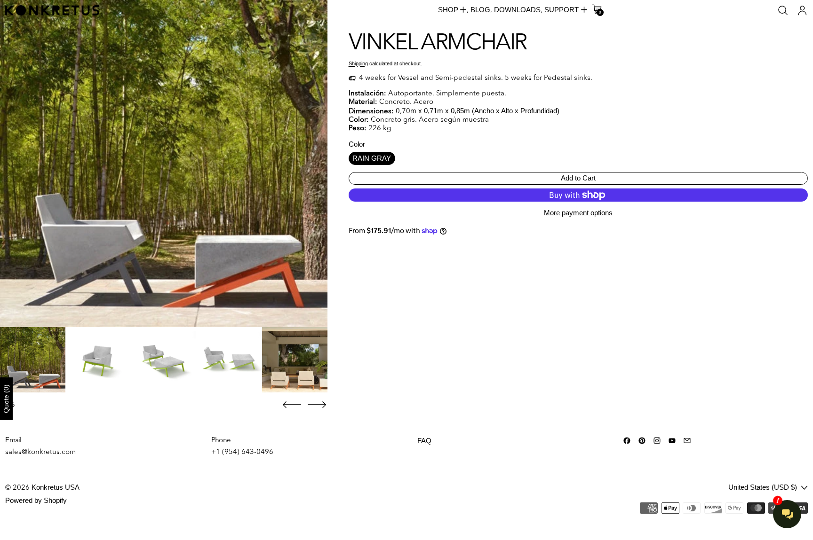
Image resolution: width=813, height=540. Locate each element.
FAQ (424, 441)
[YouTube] (672, 441)
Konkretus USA (56, 487)
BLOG (480, 10)
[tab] (32, 359)
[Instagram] (657, 441)
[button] (783, 10)
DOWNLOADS (517, 10)
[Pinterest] (642, 441)
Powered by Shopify (36, 500)
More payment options (578, 213)
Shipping (358, 63)
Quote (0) (6, 398)
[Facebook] (627, 441)
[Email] (687, 441)
